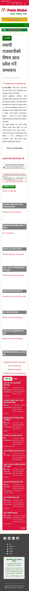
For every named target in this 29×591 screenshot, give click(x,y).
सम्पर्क (10, 554)
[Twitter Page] (9, 538)
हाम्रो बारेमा (11, 547)
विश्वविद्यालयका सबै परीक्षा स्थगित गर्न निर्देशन (14, 419)
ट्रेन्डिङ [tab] (15, 379)
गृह (9, 544)
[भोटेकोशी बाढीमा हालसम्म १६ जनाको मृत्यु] (14, 347)
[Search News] (25, 4)
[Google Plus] (21, 4)
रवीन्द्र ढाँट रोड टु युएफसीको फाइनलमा (12, 384)
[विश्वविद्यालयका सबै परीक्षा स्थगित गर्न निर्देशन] (14, 220)
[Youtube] (17, 538)
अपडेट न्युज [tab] (8, 379)
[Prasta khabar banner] (14, 19)
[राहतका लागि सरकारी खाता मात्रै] (14, 283)
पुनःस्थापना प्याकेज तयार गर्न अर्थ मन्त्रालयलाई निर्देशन (13, 402)
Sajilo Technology (18, 588)
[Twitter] (17, 4)
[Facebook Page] (5, 538)
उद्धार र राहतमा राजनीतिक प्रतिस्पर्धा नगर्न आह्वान (14, 465)
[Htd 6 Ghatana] (14, 373)
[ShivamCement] (14, 30)
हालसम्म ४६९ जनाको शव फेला (13, 436)
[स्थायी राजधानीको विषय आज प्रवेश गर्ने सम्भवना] (14, 83)
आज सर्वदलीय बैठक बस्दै (11, 497)
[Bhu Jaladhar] (14, 177)
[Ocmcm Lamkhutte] (14, 366)
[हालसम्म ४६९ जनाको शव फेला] (14, 241)
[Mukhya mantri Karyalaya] (14, 362)
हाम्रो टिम (11, 551)
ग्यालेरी (10, 549)
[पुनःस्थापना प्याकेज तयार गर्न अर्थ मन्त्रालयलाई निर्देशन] (14, 199)
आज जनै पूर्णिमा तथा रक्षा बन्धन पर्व (14, 451)
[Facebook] (13, 4)
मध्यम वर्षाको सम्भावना (10, 513)
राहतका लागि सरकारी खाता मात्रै (13, 158)
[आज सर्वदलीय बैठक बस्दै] (14, 304)
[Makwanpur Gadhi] (14, 166)
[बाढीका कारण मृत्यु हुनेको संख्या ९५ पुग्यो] (14, 325)
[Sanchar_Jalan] (14, 369)
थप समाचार (23, 528)
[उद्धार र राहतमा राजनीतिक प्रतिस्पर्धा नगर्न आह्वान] (14, 262)
